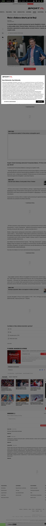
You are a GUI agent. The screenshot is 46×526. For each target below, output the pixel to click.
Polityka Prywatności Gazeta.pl (18, 99)
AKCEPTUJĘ (40, 101)
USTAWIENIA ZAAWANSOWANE (10, 101)
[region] (23, 89)
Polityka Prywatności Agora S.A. (30, 99)
